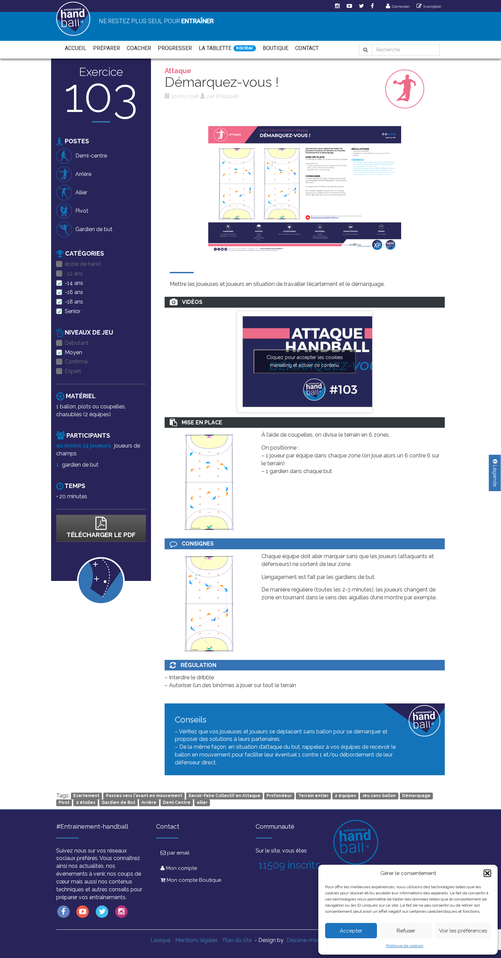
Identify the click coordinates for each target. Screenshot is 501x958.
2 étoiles (85, 802)
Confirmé (76, 361)
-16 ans (74, 292)
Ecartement (86, 796)
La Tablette (215, 48)
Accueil (75, 48)
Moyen (73, 352)
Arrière (148, 802)
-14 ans (74, 283)
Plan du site (237, 940)
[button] (487, 873)
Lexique (160, 940)
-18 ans (74, 301)
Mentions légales (196, 940)
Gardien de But (118, 802)
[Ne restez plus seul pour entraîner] (73, 19)
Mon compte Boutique (193, 880)
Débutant (77, 343)
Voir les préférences (463, 931)
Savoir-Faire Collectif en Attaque (224, 796)
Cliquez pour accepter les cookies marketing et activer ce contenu (305, 361)
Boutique (275, 48)
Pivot (64, 802)
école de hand (83, 264)
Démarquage (416, 796)
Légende (495, 475)
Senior (72, 311)
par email (177, 853)
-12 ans (74, 273)
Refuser (406, 931)
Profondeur (279, 796)
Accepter (351, 931)
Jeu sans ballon (379, 796)
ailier (202, 802)
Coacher (139, 48)
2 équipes (345, 796)
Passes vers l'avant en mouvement (144, 796)
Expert (73, 371)
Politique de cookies (404, 945)
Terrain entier (313, 796)
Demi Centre (177, 802)
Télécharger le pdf (101, 534)
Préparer (106, 48)
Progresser (175, 48)
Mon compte (181, 868)
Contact (307, 48)
